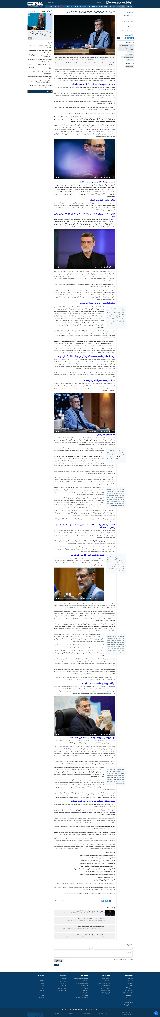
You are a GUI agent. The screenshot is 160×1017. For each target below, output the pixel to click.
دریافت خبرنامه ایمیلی (127, 1003)
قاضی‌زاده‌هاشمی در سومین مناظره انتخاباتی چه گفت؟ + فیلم (96, 861)
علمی (88, 7)
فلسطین (84, 7)
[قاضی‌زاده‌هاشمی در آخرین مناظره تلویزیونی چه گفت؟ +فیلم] (84, 35)
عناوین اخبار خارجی (105, 988)
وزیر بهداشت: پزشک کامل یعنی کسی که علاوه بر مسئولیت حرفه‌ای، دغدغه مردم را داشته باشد (41, 34)
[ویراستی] (76, 1010)
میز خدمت (130, 1000)
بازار (58, 7)
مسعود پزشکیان (129, 55)
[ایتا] (81, 1010)
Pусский (41, 993)
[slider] (73, 177)
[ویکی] (65, 1010)
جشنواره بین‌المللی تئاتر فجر (82, 998)
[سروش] (79, 1010)
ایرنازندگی (63, 978)
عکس (74, 7)
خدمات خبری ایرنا (128, 1005)
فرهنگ (101, 7)
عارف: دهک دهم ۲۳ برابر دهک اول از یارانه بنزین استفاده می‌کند (40, 72)
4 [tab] (28, 11)
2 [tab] (32, 11)
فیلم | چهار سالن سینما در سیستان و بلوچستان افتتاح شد (98, 872)
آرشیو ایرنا (130, 983)
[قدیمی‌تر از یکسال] (110, 913)
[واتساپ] (63, 1010)
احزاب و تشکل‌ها (127, 21)
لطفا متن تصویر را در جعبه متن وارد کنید (123, 959)
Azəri (42, 986)
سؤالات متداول (129, 986)
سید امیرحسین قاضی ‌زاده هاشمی (127, 48)
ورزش (113, 7)
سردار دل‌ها (85, 981)
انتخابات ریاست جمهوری (127, 57)
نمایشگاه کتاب (85, 986)
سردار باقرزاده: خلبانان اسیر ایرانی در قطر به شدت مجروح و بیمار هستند (40, 51)
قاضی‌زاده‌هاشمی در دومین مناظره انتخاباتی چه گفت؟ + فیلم (97, 866)
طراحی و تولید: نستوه (126, 1014)
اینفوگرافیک (85, 990)
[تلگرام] (97, 1010)
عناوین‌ (127, 7)
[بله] (87, 1010)
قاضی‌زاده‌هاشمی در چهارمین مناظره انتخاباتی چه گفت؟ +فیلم (96, 855)
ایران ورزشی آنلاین (61, 990)
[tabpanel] (40, 26)
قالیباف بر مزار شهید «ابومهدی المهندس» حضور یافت (39, 64)
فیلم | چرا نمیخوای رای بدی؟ (105, 877)
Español (41, 990)
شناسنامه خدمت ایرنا (127, 993)
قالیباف (131, 45)
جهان (109, 7)
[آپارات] (89, 1010)
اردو (43, 995)
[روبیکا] (92, 1010)
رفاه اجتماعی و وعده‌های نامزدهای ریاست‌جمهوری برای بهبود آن (96, 863)
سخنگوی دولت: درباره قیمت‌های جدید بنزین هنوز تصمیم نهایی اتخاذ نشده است (40, 81)
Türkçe (42, 988)
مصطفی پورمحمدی (124, 45)
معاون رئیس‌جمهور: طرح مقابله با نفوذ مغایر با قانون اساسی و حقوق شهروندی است (39, 60)
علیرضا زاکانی (130, 60)
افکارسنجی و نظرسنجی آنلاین (81, 978)
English (41, 981)
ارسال (56, 965)
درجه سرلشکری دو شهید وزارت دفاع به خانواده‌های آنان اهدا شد (39, 77)
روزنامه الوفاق (63, 983)
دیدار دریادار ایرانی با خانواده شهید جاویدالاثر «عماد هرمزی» (40, 46)
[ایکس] (95, 1010)
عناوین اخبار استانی (105, 986)
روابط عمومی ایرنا (128, 990)
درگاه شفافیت (129, 995)
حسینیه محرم (85, 995)
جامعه (105, 7)
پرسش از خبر (85, 988)
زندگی (54, 7)
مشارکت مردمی (128, 998)
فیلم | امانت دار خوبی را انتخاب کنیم (103, 880)
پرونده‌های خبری (106, 978)
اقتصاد (118, 7)
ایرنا (119, 2)
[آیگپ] (84, 1010)
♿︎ (156, 1013)
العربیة (42, 983)
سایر (51, 7)
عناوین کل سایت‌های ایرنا (104, 983)
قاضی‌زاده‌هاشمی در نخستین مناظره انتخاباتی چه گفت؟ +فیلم (96, 874)
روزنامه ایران (63, 981)
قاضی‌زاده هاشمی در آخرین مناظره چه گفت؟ (101, 858)
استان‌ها (79, 7)
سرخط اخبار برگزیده (105, 981)
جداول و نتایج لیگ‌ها (83, 993)
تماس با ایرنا (129, 981)
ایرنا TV (62, 7)
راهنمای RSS (129, 988)
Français (41, 998)
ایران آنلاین (63, 986)
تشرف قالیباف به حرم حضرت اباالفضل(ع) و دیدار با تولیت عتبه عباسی (39, 55)
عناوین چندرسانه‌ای (105, 993)
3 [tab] (30, 11)
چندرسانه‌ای (69, 7)
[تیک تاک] (71, 1010)
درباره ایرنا (130, 978)
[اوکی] (68, 1010)
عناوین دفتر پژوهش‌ (105, 990)
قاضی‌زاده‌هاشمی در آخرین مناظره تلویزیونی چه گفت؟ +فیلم (91, 11)
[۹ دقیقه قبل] (40, 21)
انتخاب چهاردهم (129, 66)
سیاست (122, 7)
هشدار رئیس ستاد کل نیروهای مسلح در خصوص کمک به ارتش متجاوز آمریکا (40, 86)
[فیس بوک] (73, 1010)
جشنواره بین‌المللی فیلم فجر (82, 983)
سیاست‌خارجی (94, 7)
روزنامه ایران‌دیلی (62, 988)
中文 (42, 978)
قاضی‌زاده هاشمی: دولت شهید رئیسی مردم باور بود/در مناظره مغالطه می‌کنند (93, 869)
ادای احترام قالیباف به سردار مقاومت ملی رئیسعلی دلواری (40, 68)
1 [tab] (34, 11)
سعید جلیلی (130, 52)
